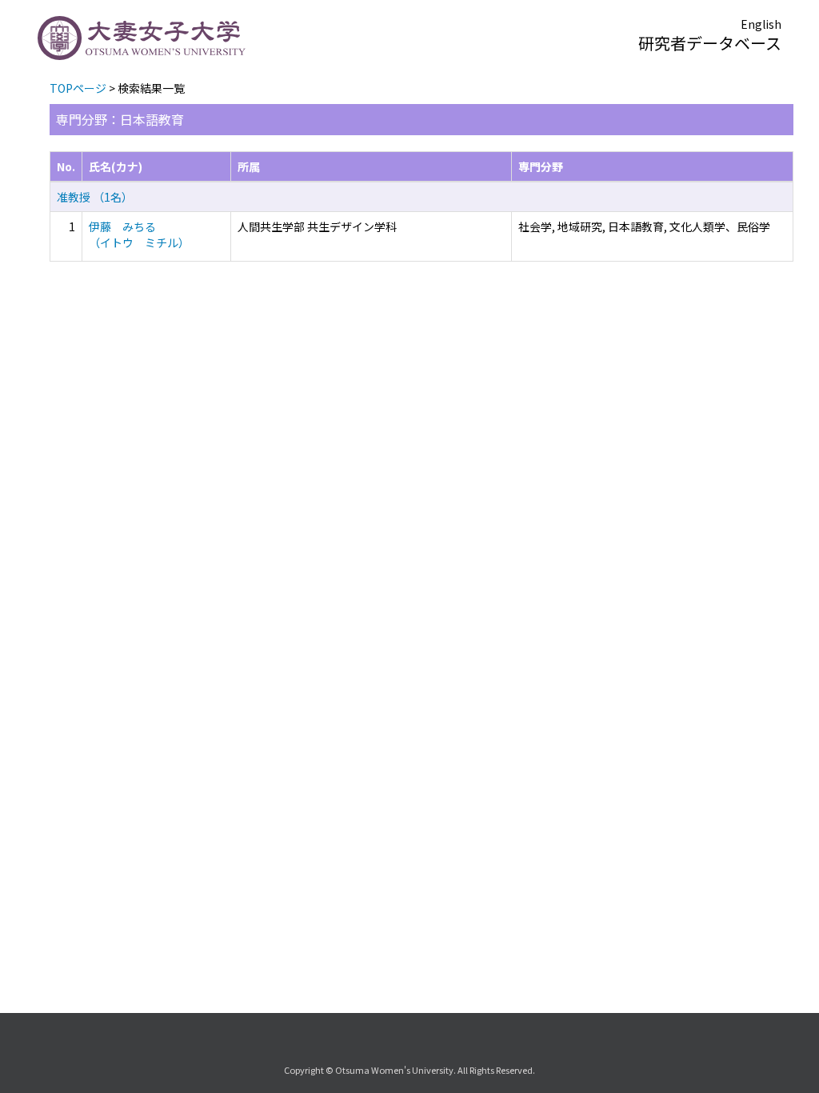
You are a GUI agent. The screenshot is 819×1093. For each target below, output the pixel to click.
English (761, 24)
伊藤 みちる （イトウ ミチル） (139, 234)
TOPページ (78, 88)
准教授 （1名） (95, 197)
